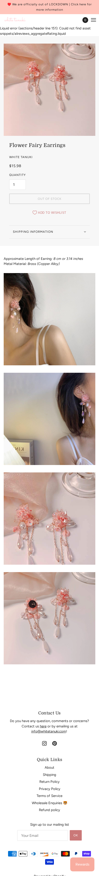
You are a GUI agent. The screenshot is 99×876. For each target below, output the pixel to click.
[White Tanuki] (15, 20)
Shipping (49, 775)
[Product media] (49, 319)
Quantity (17, 175)
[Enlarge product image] (49, 90)
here (43, 726)
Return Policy (49, 782)
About (49, 767)
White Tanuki (21, 157)
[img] (44, 743)
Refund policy (49, 810)
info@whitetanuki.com (48, 731)
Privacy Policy (49, 789)
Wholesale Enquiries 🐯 (49, 803)
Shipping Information (33, 231)
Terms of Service (49, 796)
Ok (75, 835)
